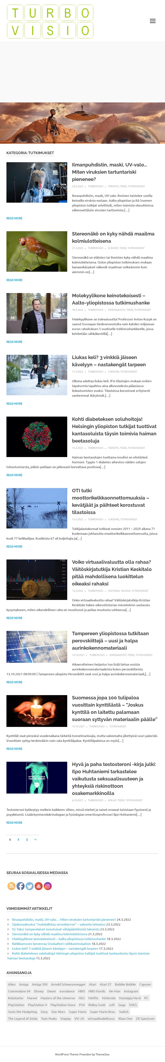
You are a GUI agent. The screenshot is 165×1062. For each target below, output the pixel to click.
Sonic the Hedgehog (22, 1011)
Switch (124, 1011)
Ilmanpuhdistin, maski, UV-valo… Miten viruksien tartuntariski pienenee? (109, 172)
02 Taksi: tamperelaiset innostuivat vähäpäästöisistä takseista (55, 929)
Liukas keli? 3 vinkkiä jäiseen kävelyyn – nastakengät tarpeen (55, 948)
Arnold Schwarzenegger (68, 984)
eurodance (67, 991)
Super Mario (77, 1011)
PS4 (82, 1005)
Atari (92, 984)
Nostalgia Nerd (130, 998)
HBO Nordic (97, 991)
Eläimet (113, 248)
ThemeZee (102, 1054)
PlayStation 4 (37, 1005)
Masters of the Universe (58, 998)
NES (82, 998)
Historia (114, 590)
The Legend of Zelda (22, 1018)
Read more (14, 218)
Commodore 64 (19, 991)
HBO (81, 991)
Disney (39, 991)
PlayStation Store (63, 1005)
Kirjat (112, 800)
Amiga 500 (39, 984)
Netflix (93, 998)
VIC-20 (79, 1018)
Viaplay (65, 1018)
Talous (125, 590)
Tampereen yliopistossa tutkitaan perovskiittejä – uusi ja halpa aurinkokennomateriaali (110, 641)
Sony (44, 1011)
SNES (133, 1005)
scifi (112, 1005)
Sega (121, 1005)
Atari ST (105, 984)
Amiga (23, 984)
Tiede (123, 186)
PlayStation (16, 1005)
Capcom (145, 984)
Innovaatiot (116, 309)
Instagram (131, 991)
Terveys (113, 186)
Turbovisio (95, 186)
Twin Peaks (49, 1018)
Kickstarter (16, 998)
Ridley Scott (96, 1005)
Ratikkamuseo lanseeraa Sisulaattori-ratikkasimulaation (51, 943)
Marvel (32, 998)
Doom (51, 991)
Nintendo (109, 998)
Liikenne (113, 371)
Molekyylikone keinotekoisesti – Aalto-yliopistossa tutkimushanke (59, 939)
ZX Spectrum (145, 1018)
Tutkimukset (136, 186)
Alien (11, 984)
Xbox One (125, 1018)
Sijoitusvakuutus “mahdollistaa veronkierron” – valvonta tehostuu (58, 924)
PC (146, 998)
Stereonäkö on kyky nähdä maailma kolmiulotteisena (49, 934)
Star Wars (58, 1011)
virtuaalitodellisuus (101, 1018)
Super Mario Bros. (103, 1011)
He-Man (114, 991)
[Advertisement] (82, 72)
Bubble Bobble (125, 984)
